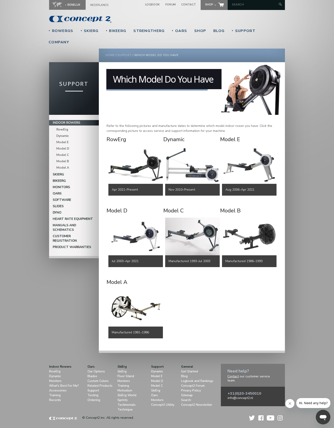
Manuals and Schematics (64, 227)
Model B (62, 161)
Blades (92, 376)
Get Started (189, 371)
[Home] (111, 19)
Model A (62, 167)
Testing (92, 395)
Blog (218, 30)
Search (186, 400)
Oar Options (96, 371)
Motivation (124, 390)
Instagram (280, 418)
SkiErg (89, 30)
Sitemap (187, 395)
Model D (62, 148)
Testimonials (126, 405)
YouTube (270, 418)
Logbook (152, 4)
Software (62, 200)
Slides (58, 206)
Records (55, 400)
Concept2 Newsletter (196, 405)
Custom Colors (98, 381)
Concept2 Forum (193, 386)
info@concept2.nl (240, 398)
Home (110, 55)
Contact (188, 4)
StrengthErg (149, 30)
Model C (62, 155)
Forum (170, 4)
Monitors (61, 187)
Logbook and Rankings (197, 381)
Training (55, 395)
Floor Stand (125, 376)
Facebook (261, 418)
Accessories (58, 390)
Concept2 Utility (162, 405)
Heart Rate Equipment (73, 219)
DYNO (57, 212)
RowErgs (60, 30)
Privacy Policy (191, 390)
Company (59, 42)
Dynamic (62, 136)
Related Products (99, 386)
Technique (125, 409)
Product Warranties (72, 247)
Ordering (93, 400)
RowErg (62, 129)
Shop (200, 30)
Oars (179, 30)
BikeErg (116, 30)
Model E (62, 142)
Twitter (252, 418)
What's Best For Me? (64, 386)
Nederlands (99, 5)
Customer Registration (65, 238)
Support (243, 30)
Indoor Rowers (66, 123)
